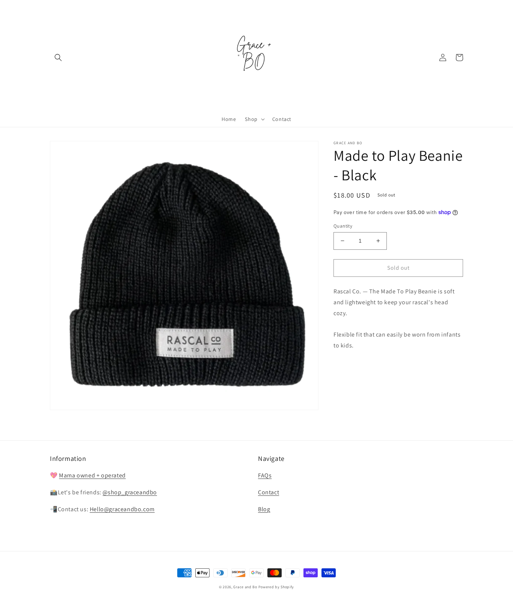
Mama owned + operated (92, 475)
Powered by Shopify (276, 586)
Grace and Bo (245, 586)
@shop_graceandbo (130, 492)
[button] (58, 57)
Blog (264, 509)
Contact (268, 492)
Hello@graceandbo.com (122, 509)
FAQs (265, 475)
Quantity (342, 226)
